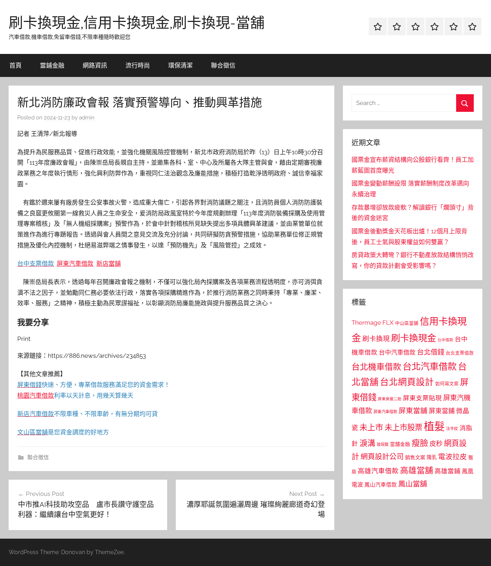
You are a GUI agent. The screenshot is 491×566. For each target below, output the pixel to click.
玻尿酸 (383, 444)
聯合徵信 (223, 65)
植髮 (434, 426)
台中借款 (445, 340)
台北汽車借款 (429, 366)
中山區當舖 (406, 323)
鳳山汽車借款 (380, 484)
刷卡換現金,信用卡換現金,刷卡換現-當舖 (137, 22)
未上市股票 (403, 427)
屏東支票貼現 (422, 398)
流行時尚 (137, 65)
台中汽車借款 (397, 352)
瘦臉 (420, 443)
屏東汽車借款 (75, 263)
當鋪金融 (52, 65)
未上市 (371, 427)
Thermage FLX (373, 322)
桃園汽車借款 (35, 395)
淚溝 (367, 443)
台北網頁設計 (407, 382)
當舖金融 (400, 444)
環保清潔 (180, 65)
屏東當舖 (413, 410)
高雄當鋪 (447, 471)
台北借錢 (430, 352)
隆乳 (432, 457)
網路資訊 (95, 65)
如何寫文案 (447, 383)
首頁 (15, 65)
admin (87, 117)
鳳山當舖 (412, 484)
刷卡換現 (376, 339)
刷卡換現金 (413, 338)
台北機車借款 (376, 366)
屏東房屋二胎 (389, 399)
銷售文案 (415, 457)
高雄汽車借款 (378, 471)
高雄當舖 (416, 470)
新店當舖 (108, 263)
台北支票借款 (460, 353)
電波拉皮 (452, 457)
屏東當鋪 (442, 411)
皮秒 (436, 443)
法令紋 (452, 428)
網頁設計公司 (382, 456)
